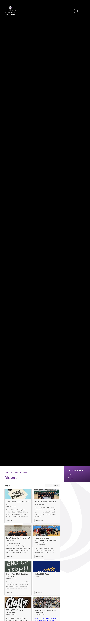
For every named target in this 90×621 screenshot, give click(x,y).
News (25, 472)
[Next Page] (51, 485)
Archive (56, 486)
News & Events (16, 472)
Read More (10, 520)
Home (6, 472)
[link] (47, 485)
